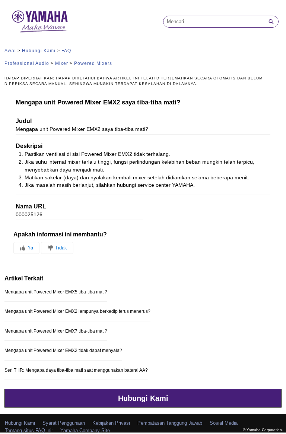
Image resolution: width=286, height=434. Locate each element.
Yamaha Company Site (85, 430)
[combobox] (213, 21)
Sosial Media (224, 423)
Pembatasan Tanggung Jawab (169, 423)
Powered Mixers (93, 63)
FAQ (66, 50)
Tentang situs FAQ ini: (29, 430)
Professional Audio (26, 63)
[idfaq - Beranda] (40, 21)
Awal (10, 50)
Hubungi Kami (38, 50)
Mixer (61, 63)
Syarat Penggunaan (63, 423)
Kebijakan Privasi (111, 423)
